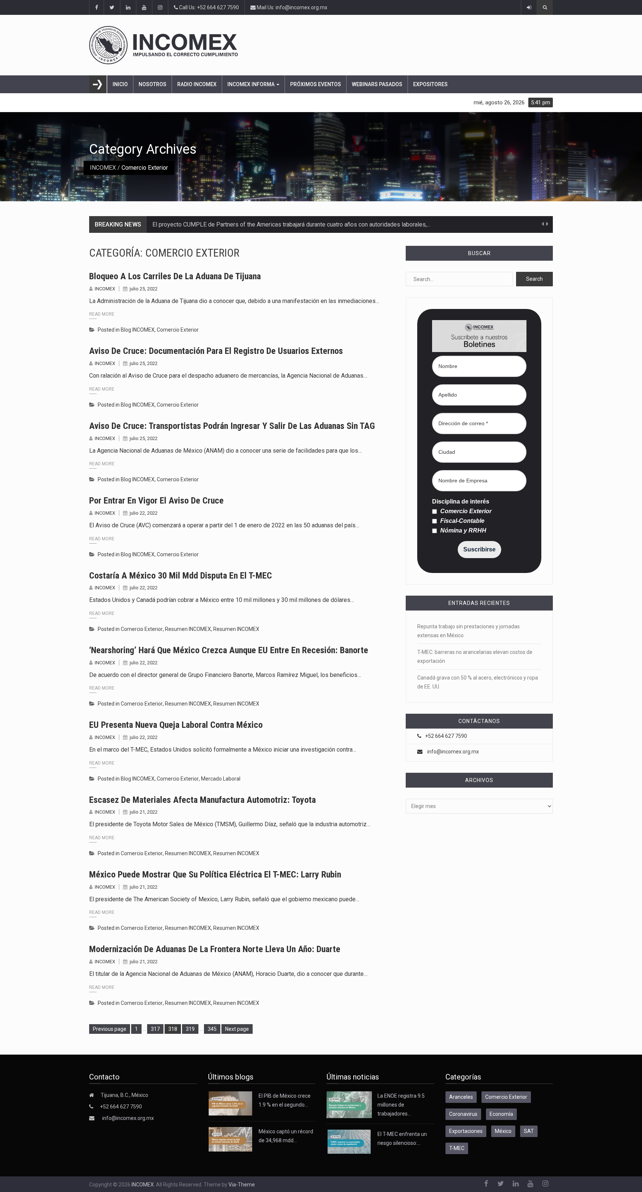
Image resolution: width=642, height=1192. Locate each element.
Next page (237, 1029)
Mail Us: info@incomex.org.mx (291, 7)
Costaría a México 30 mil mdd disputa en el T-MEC (180, 575)
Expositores (430, 84)
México (503, 1131)
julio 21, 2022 (144, 812)
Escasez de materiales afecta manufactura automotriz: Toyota (202, 800)
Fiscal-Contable (461, 521)
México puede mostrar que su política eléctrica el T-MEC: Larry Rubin (215, 874)
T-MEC (456, 1148)
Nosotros (152, 84)
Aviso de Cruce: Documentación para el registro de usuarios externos (216, 351)
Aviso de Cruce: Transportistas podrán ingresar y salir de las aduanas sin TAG (232, 426)
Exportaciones (466, 1131)
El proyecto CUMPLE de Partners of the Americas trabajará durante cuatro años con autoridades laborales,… (291, 224)
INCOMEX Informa (251, 84)
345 (213, 1029)
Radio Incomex (197, 84)
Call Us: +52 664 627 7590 (208, 7)
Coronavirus (463, 1114)
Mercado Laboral (220, 779)
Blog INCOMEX (138, 330)
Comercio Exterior (178, 330)
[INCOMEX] (321, 45)
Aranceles (461, 1097)
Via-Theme (241, 1185)
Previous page (109, 1029)
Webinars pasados (377, 84)
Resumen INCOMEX (188, 629)
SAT (529, 1131)
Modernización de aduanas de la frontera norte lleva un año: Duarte (214, 949)
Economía (501, 1114)
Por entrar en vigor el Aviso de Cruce (156, 500)
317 (156, 1029)
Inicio (120, 84)
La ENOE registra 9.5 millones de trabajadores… (401, 1105)
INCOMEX (103, 167)
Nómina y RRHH (462, 531)
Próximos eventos (315, 84)
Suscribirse (479, 549)
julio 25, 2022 (144, 289)
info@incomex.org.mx (453, 752)
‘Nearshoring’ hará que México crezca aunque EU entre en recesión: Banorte (228, 650)
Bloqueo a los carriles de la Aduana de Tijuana (175, 276)
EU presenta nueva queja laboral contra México (176, 725)
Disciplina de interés (460, 502)
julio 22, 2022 (144, 513)
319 (191, 1029)
